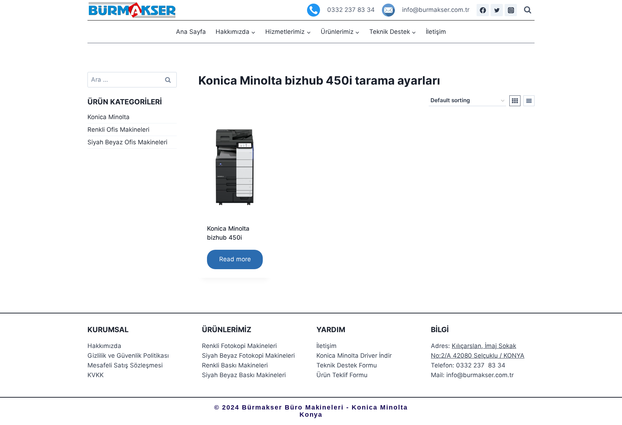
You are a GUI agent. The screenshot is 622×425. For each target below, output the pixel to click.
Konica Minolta (108, 117)
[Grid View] (514, 100)
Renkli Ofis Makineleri (118, 129)
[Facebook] (483, 10)
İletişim (436, 31)
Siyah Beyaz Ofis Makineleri (127, 142)
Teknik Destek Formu (346, 365)
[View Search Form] (527, 10)
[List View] (529, 100)
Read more (235, 259)
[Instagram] (511, 10)
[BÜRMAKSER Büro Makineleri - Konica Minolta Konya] (132, 10)
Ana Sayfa (191, 31)
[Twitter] (497, 10)
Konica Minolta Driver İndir (354, 355)
